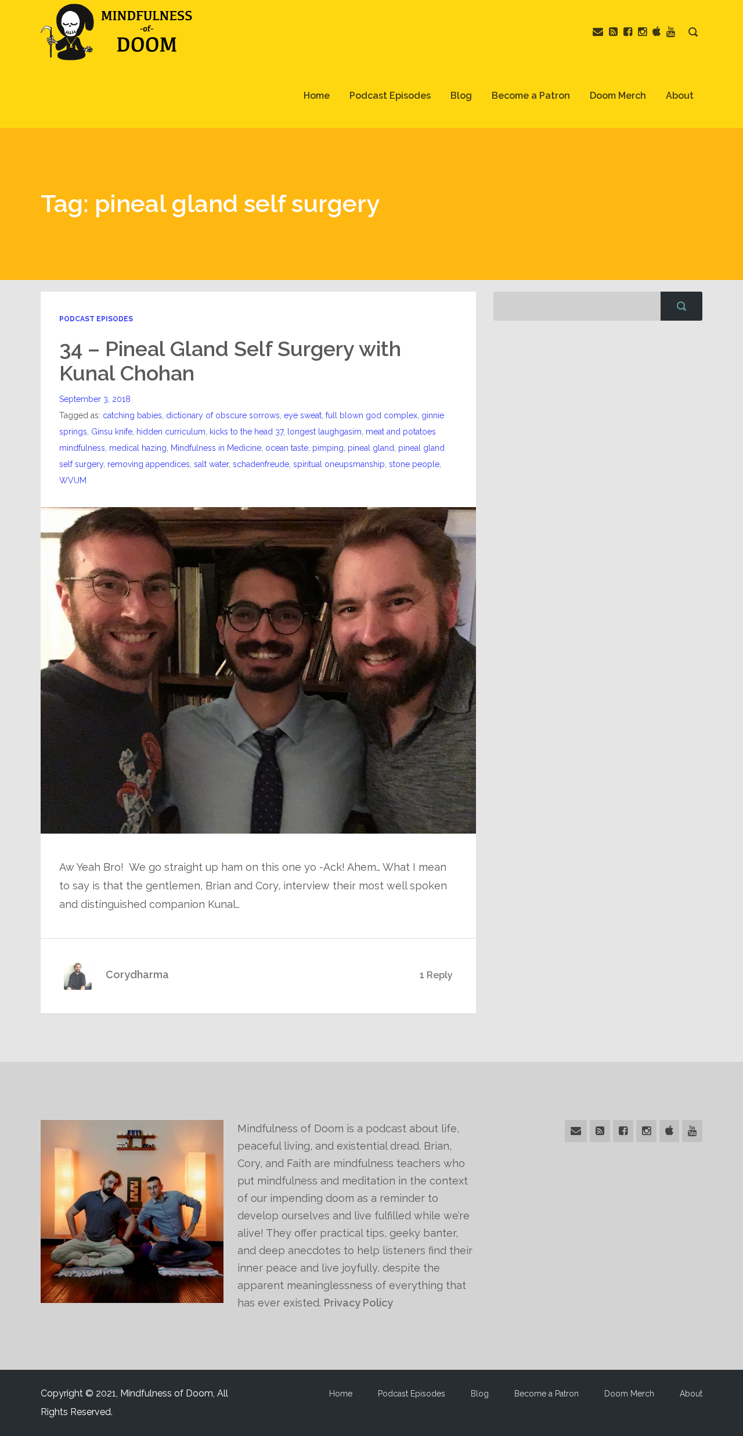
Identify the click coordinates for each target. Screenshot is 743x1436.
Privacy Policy (358, 1303)
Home (317, 95)
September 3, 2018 (95, 399)
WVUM (72, 480)
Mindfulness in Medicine (216, 448)
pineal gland (371, 448)
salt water (211, 464)
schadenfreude (261, 464)
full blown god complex (371, 415)
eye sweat (303, 415)
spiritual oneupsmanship (339, 464)
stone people (414, 464)
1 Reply (436, 975)
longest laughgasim (324, 431)
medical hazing (138, 448)
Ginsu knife (111, 431)
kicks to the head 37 (246, 431)
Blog (461, 95)
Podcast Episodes (390, 95)
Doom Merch (618, 95)
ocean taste (286, 448)
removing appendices (148, 464)
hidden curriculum (170, 431)
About (680, 95)
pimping (328, 448)
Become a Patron (531, 95)
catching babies (132, 415)
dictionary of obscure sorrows (223, 415)
